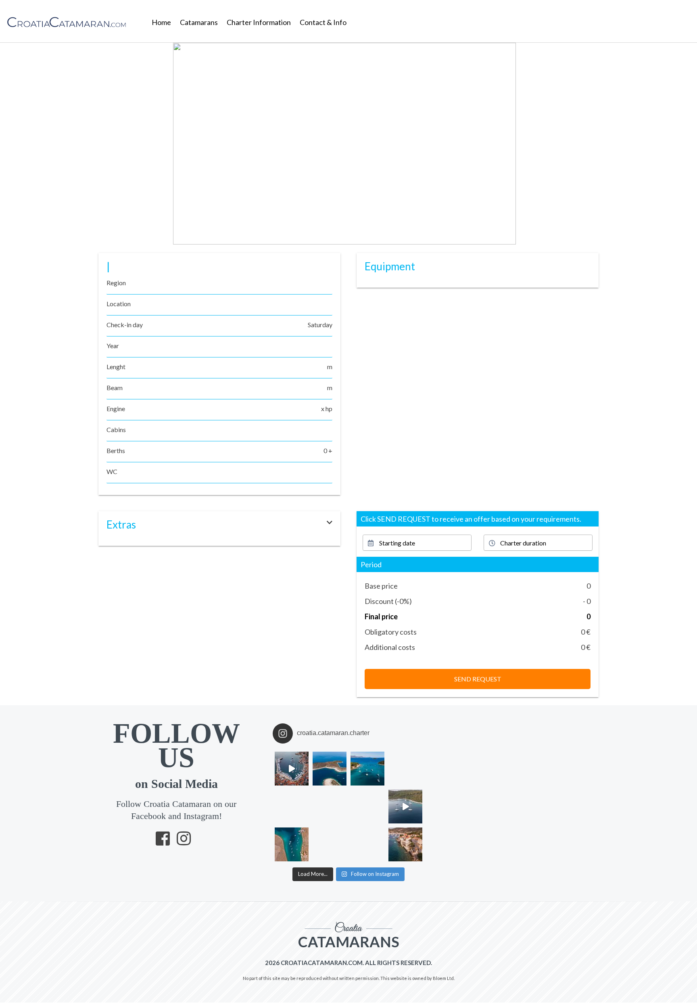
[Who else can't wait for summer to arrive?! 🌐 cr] (405, 806)
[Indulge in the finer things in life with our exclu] (292, 769)
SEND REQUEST (477, 679)
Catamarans (199, 22)
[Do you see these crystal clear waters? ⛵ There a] (367, 844)
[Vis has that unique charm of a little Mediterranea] (405, 844)
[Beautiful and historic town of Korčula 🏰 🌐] (405, 769)
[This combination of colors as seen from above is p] (367, 806)
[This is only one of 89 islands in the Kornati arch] (329, 806)
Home (161, 22)
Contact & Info (323, 22)
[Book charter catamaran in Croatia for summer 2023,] (367, 769)
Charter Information (259, 22)
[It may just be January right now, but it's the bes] (292, 806)
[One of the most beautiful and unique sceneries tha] (292, 844)
